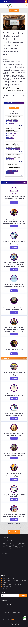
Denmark (17, 540)
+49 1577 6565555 (7, 588)
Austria (10, 540)
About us (20, 609)
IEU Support (5, 565)
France (3, 543)
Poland (10, 546)
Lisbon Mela (15, 121)
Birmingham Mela (9, 135)
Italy (15, 543)
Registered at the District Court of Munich (12, 584)
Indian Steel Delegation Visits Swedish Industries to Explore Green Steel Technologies (12, 144)
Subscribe (23, 595)
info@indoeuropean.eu (8, 586)
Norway (4, 546)
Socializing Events (10, 123)
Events (14, 609)
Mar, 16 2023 (7, 58)
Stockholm (8, 149)
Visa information (6, 567)
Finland (9, 543)
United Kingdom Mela (11, 133)
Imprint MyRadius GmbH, (8, 578)
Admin (13, 58)
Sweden (21, 546)
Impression (10, 615)
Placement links (6, 571)
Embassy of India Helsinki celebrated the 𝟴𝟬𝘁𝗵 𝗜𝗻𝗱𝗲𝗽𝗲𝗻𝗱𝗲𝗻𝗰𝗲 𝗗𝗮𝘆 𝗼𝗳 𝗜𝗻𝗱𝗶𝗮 (13, 166)
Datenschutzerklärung (17, 612)
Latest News (8, 609)
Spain (16, 546)
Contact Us (17, 615)
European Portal (14, 10)
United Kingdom (5, 549)
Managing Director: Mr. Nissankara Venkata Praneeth (14, 580)
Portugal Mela (9, 121)
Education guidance (6, 569)
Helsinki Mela (15, 170)
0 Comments (6, 59)
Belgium (24, 540)
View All (25, 182)
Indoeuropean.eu (16, 619)
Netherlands (22, 543)
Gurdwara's (5, 563)
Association (5, 559)
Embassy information (7, 557)
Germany (4, 540)
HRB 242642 (6, 582)
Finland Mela (9, 170)
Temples (4, 561)
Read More (14, 202)
